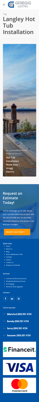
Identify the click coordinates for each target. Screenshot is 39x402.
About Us (9, 249)
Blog (7, 252)
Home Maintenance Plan (14, 254)
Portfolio (9, 257)
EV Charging (10, 284)
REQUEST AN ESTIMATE (15, 232)
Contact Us (10, 262)
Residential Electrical (13, 154)
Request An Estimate (13, 265)
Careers (8, 260)
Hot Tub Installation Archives (16, 150)
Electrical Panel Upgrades (14, 287)
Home (8, 246)
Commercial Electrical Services (16, 279)
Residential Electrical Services (16, 281)
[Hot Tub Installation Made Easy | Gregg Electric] (19, 110)
